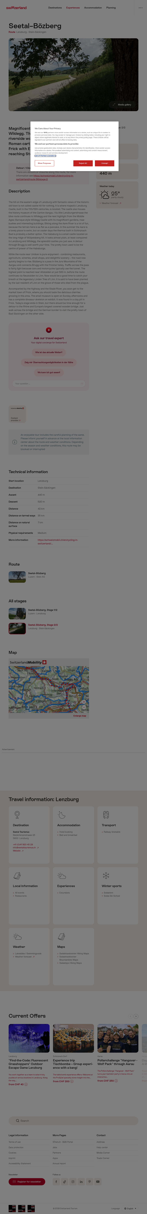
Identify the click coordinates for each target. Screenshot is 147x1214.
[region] (74, 146)
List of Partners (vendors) (45, 156)
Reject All (83, 163)
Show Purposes (44, 163)
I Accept (104, 163)
